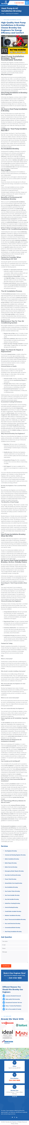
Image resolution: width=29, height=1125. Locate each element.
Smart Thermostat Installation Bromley (15, 919)
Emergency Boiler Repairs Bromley (14, 871)
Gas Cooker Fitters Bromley (12, 891)
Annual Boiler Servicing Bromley (13, 883)
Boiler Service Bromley (11, 867)
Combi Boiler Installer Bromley (13, 911)
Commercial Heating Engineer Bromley (15, 855)
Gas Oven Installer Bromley (12, 895)
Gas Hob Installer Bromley (12, 899)
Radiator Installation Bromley (12, 915)
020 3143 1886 (19, 3)
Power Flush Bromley (10, 879)
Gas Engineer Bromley (11, 851)
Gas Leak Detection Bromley (12, 923)
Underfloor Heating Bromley (12, 903)
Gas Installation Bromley (11, 887)
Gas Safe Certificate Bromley (13, 875)
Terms (16, 1123)
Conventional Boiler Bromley (12, 927)
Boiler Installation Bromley (12, 859)
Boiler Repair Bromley (11, 863)
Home (2, 13)
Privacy (13, 1123)
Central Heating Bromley (11, 907)
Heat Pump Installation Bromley (13, 931)
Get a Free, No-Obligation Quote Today (14, 975)
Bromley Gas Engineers (11, 1122)
